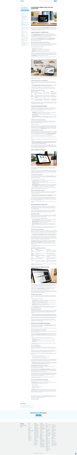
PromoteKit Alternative (36, 443)
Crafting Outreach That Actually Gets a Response (25, 22)
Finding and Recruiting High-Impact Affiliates (24, 21)
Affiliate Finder (29, 428)
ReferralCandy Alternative (36, 437)
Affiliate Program (30, 430)
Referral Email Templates (48, 446)
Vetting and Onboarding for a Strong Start (24, 24)
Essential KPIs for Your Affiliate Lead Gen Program (24, 34)
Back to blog (22, 5)
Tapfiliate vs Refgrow (42, 427)
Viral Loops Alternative (36, 436)
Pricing (29, 424)
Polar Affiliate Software (42, 443)
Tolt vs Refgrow (41, 426)
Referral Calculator (53, 424)
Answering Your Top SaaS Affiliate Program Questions (24, 39)
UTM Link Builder (53, 435)
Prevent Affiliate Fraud (48, 429)
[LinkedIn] (21, 426)
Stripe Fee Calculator (54, 426)
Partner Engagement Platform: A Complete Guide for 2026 (27, 407)
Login (28, 426)
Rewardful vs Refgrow (42, 424)
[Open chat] (75, 453)
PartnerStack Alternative (36, 428)
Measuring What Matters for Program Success (24, 30)
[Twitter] (20, 426)
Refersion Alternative (36, 435)
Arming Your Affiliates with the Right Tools (24, 25)
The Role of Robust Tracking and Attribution (24, 32)
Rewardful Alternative (36, 424)
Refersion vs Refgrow (42, 429)
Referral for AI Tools (54, 441)
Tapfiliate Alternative (36, 429)
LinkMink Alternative (36, 427)
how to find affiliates (34, 55)
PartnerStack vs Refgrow (42, 428)
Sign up (29, 425)
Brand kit (29, 435)
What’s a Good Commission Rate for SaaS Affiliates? (24, 40)
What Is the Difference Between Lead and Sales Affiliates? (25, 45)
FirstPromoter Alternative (36, 425)
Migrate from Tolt (41, 437)
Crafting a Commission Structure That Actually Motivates (25, 18)
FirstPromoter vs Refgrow (42, 425)
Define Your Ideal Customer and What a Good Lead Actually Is (25, 16)
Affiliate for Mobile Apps (54, 444)
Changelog (29, 431)
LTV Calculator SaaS (54, 425)
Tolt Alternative (35, 426)
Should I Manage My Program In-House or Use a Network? (25, 43)
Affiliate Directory (30, 427)
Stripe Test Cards (53, 434)
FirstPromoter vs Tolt (42, 432)
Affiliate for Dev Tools (54, 442)
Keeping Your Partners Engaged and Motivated (24, 28)
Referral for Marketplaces (54, 443)
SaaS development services (37, 34)
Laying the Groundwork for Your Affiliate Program (25, 14)
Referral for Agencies (54, 445)
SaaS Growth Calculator (54, 433)
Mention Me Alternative (36, 434)
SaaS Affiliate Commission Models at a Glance (25, 19)
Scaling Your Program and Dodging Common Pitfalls (24, 35)
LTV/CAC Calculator (54, 432)
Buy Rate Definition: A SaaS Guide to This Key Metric (26, 406)
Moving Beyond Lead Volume (24, 31)
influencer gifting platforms (44, 128)
